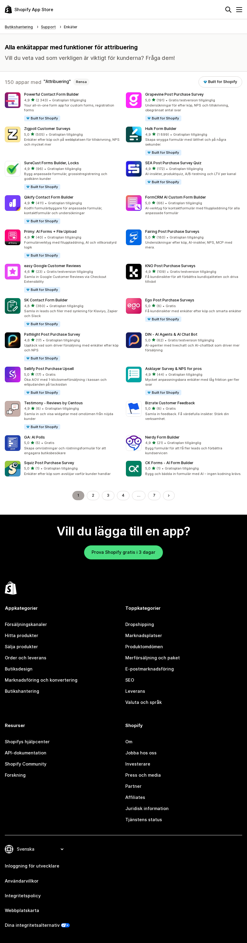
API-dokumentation (25, 753)
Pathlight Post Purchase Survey (52, 334)
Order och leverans (25, 658)
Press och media (143, 775)
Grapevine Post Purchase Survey (174, 94)
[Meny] (239, 10)
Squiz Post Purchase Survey (49, 463)
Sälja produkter (21, 646)
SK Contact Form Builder (46, 300)
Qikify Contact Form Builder (48, 197)
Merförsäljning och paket (152, 658)
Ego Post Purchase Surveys (169, 300)
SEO (129, 680)
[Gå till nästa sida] (169, 495)
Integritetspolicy (23, 895)
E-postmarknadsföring (149, 669)
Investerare (137, 764)
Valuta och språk (143, 702)
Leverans (135, 691)
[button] (63, 107)
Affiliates (135, 797)
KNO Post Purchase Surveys (170, 265)
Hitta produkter (21, 635)
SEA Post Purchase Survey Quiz (173, 163)
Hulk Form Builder (161, 128)
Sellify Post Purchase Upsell (49, 368)
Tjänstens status (143, 819)
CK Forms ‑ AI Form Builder (169, 463)
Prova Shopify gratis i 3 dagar (123, 552)
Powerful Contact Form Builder (51, 94)
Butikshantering (22, 691)
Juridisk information (147, 808)
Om (128, 741)
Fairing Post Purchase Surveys (172, 231)
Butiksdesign (19, 669)
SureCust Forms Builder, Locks (51, 163)
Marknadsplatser (143, 635)
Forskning (15, 775)
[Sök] (228, 10)
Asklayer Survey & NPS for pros (173, 368)
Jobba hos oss (141, 753)
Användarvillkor (22, 881)
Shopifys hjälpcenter (27, 741)
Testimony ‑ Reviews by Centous (53, 403)
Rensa (81, 82)
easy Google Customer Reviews (52, 265)
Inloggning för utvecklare (32, 866)
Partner (133, 786)
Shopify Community (25, 764)
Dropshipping (139, 624)
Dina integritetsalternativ (32, 925)
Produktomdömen (144, 646)
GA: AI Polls (34, 437)
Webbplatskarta (22, 910)
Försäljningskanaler (26, 624)
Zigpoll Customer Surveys (47, 128)
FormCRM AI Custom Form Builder (175, 197)
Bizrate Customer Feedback (170, 403)
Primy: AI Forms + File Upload (50, 231)
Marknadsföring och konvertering (41, 680)
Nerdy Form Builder (162, 437)
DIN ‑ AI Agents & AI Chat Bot (171, 334)
